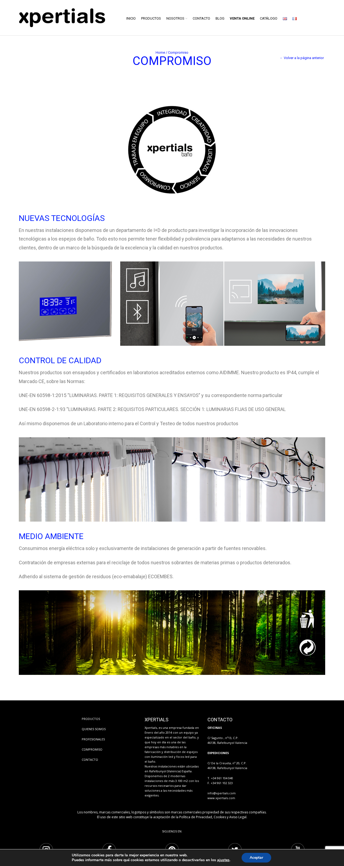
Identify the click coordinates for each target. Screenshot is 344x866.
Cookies (220, 817)
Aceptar (256, 857)
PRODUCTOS (91, 719)
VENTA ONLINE (242, 18)
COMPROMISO (92, 749)
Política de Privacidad (195, 817)
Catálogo (268, 18)
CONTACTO (90, 760)
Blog (220, 18)
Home (160, 52)
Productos (151, 18)
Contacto (201, 18)
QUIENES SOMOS (94, 729)
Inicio (131, 18)
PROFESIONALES (93, 739)
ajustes (223, 860)
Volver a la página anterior (304, 58)
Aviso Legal (237, 817)
